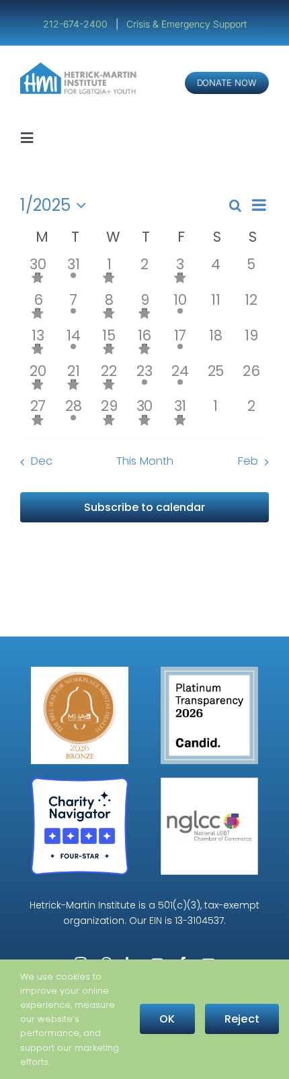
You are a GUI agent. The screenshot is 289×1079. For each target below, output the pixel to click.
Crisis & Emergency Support (186, 24)
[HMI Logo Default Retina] (80, 67)
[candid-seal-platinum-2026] (209, 672)
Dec (41, 461)
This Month (144, 461)
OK (167, 1019)
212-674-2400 (76, 24)
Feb (248, 461)
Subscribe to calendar (144, 507)
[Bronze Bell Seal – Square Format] (79, 672)
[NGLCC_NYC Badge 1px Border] (209, 783)
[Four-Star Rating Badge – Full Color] (79, 783)
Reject (241, 1019)
